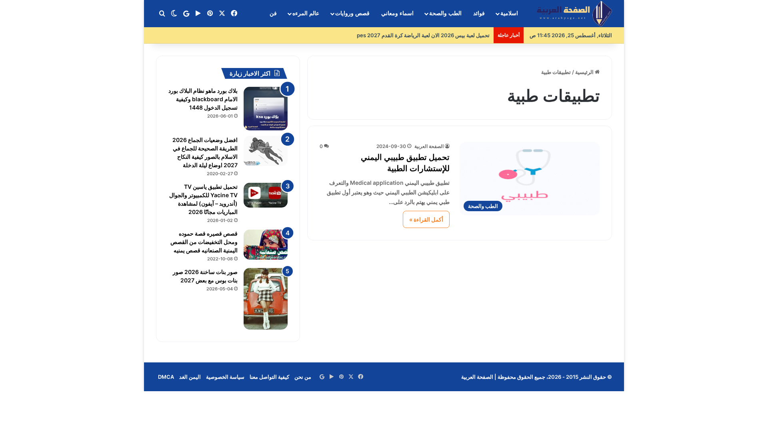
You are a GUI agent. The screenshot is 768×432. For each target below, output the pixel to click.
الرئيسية (585, 72)
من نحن (302, 377)
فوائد (479, 13)
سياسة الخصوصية (225, 377)
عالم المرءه (305, 13)
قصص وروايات (352, 13)
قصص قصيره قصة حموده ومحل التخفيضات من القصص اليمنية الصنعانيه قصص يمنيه (204, 242)
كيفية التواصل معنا (269, 377)
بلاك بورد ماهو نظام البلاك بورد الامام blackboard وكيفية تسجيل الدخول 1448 (203, 99)
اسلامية (509, 13)
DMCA (166, 377)
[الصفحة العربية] (574, 14)
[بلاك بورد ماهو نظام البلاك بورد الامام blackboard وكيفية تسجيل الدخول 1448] (266, 108)
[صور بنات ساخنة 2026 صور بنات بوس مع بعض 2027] (266, 299)
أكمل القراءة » (426, 219)
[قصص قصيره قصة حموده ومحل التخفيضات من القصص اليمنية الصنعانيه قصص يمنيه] (266, 245)
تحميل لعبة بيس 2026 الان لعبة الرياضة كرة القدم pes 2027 (423, 35)
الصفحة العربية (429, 146)
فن (273, 13)
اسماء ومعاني (397, 13)
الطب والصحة (445, 13)
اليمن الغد (190, 377)
